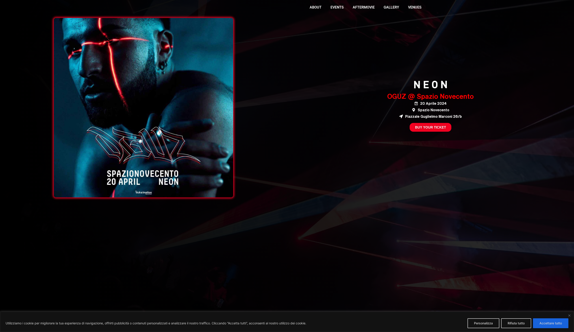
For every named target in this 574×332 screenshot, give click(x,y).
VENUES (415, 7)
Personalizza (483, 323)
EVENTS (337, 7)
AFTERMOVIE (364, 7)
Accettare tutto (550, 323)
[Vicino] (569, 315)
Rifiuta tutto (516, 323)
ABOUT (316, 7)
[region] (287, 322)
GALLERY (391, 7)
